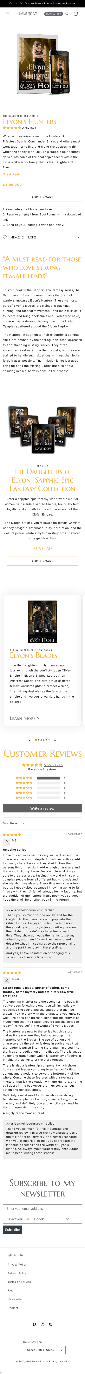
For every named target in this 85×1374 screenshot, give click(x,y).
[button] (8, 14)
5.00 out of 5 (53, 765)
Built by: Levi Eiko (59, 1361)
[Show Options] (67, 1219)
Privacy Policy (17, 1264)
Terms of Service (19, 1281)
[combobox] (30, 1219)
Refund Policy (17, 1273)
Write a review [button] (42, 808)
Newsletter (15, 1299)
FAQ (10, 1290)
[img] (12, 835)
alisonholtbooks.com (37, 1361)
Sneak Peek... (12, 174)
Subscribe (12, 1230)
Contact (13, 1308)
